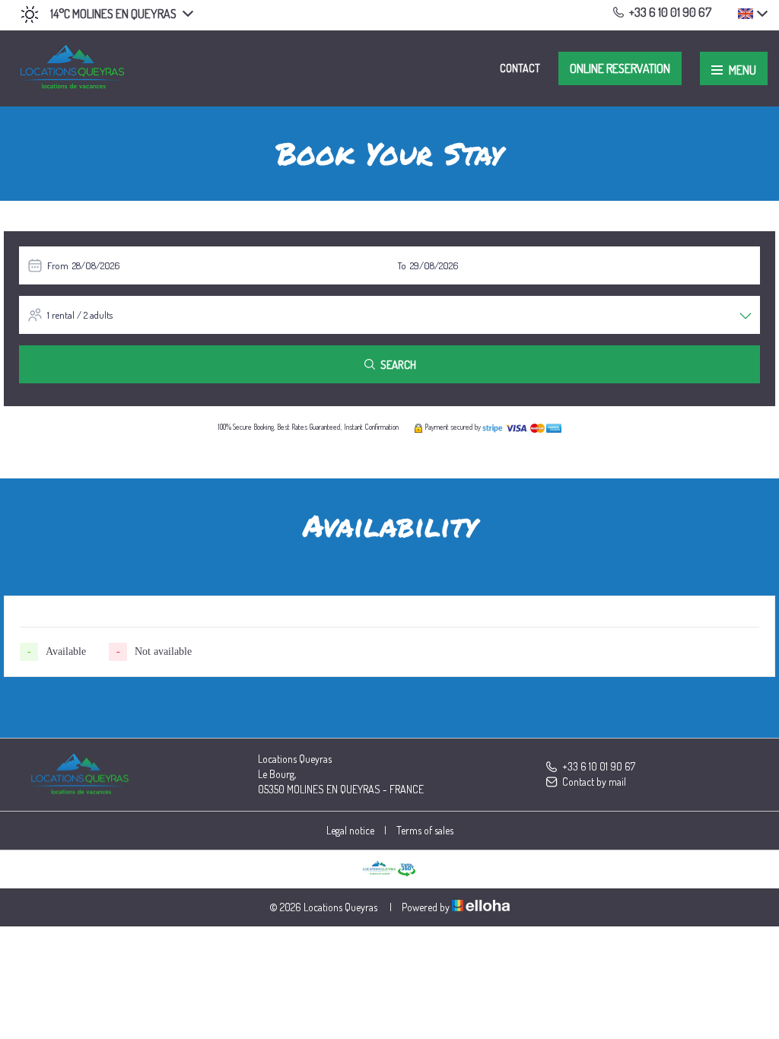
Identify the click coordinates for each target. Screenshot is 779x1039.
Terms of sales (424, 830)
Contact (520, 68)
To (401, 265)
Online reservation (620, 68)
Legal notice (350, 830)
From (57, 265)
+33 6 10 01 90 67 (598, 766)
